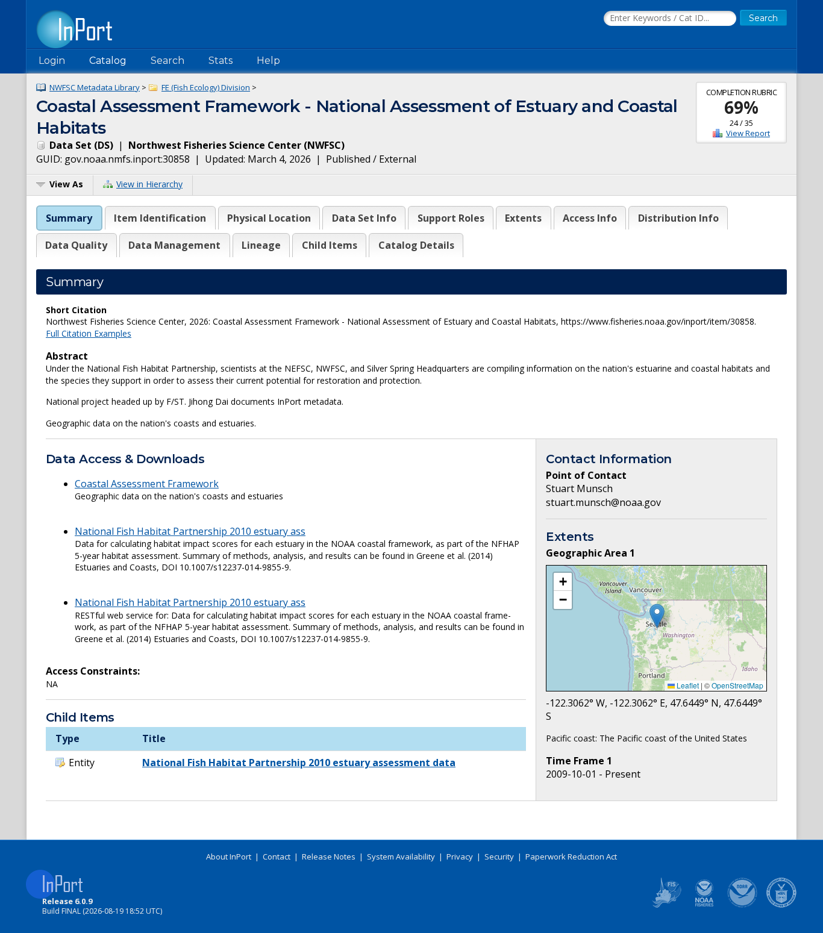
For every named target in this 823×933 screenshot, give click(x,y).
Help (268, 60)
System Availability (401, 856)
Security (499, 856)
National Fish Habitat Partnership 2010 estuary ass (190, 531)
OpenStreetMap (737, 685)
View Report (748, 133)
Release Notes (328, 856)
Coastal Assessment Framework (147, 483)
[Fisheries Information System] (665, 905)
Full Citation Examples (88, 333)
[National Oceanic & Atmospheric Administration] (743, 905)
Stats (220, 60)
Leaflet (687, 685)
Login (52, 60)
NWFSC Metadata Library (94, 87)
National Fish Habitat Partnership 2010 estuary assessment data (298, 762)
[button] (657, 616)
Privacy (459, 856)
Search (167, 60)
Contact (276, 856)
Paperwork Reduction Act (571, 856)
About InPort (228, 856)
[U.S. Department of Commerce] (781, 905)
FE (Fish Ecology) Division (205, 87)
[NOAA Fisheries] (704, 905)
